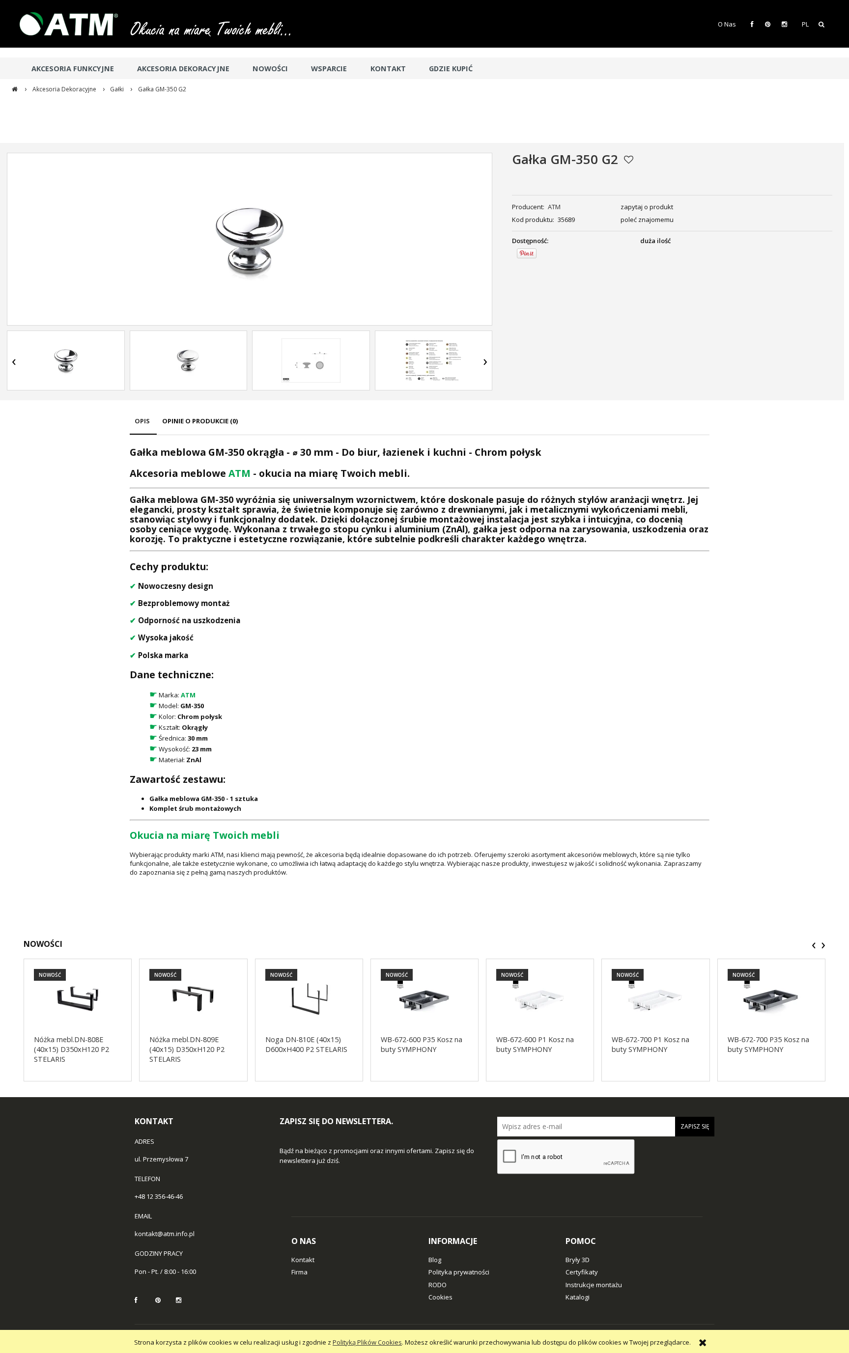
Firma (299, 1272)
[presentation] (14, 362)
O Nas (727, 24)
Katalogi (578, 1297)
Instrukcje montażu (594, 1284)
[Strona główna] (74, 23)
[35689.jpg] (188, 360)
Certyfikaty (582, 1272)
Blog (434, 1259)
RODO (437, 1284)
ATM (554, 206)
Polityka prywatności (458, 1272)
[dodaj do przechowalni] (628, 159)
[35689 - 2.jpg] (433, 360)
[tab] (143, 425)
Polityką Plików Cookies (367, 1342)
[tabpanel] (419, 661)
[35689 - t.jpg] (311, 360)
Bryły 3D (578, 1259)
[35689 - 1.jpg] (65, 360)
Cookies (440, 1297)
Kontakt (302, 1259)
